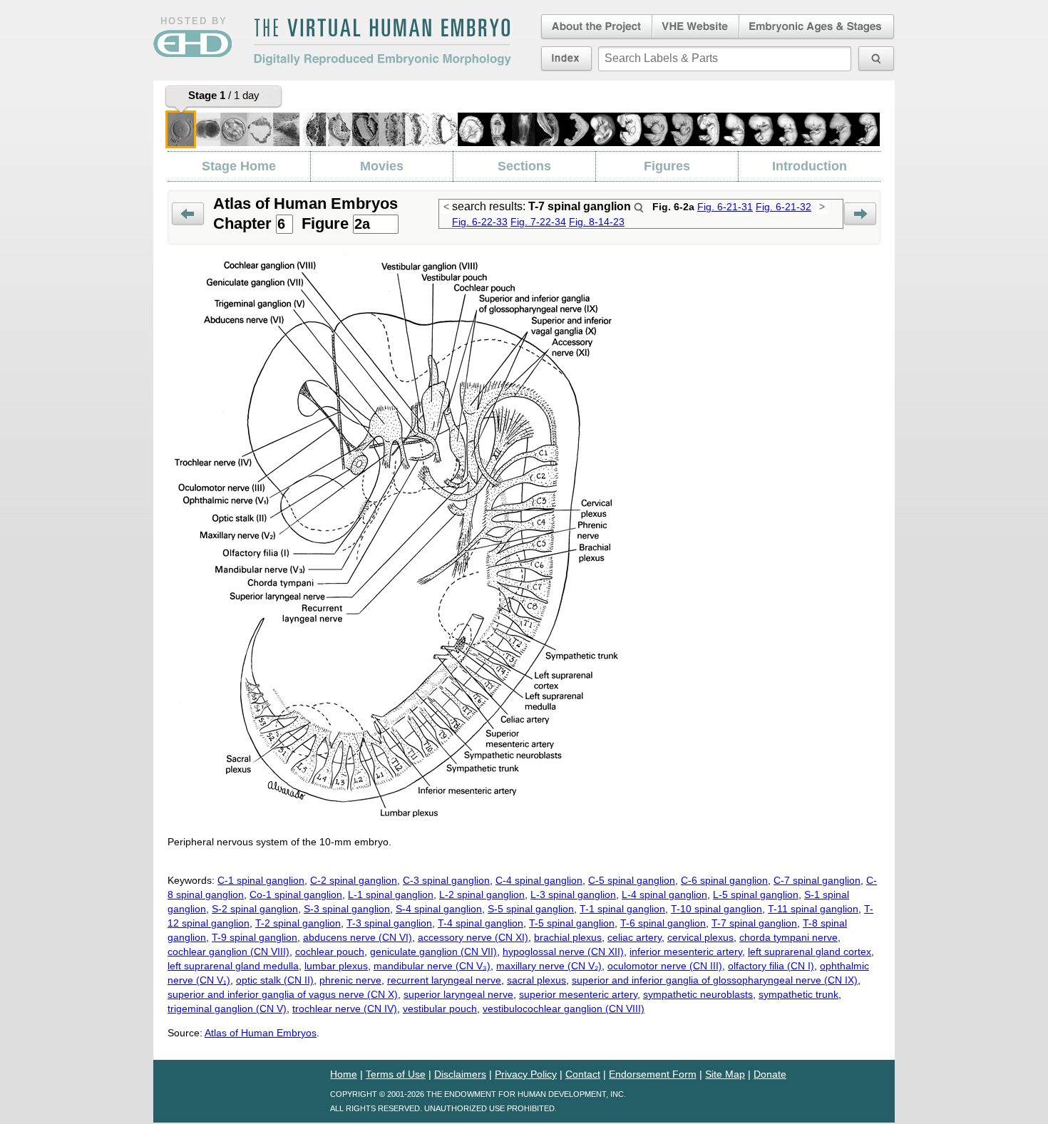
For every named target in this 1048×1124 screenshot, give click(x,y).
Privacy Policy (526, 1074)
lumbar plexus (336, 965)
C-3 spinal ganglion (446, 880)
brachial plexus (568, 937)
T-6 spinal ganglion (663, 923)
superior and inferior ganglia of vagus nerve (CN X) (283, 994)
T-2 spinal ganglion (298, 923)
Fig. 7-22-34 (538, 221)
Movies (382, 166)
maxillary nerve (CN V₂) (549, 965)
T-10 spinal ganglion (716, 908)
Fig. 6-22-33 (480, 221)
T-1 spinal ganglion (622, 908)
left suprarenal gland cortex (809, 951)
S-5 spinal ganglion (531, 908)
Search (639, 207)
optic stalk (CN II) (275, 980)
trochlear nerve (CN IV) (344, 1008)
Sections (524, 166)
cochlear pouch (329, 951)
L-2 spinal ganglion (482, 894)
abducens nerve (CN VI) (357, 937)
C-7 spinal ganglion (817, 880)
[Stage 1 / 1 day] (180, 129)
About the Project (595, 27)
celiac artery (634, 937)
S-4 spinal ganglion (439, 908)
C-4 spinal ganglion (538, 880)
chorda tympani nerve (788, 937)
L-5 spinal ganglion (755, 894)
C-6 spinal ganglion (724, 880)
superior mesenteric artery (578, 994)
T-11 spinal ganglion (813, 908)
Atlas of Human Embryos (261, 1032)
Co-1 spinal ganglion (296, 894)
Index (566, 58)
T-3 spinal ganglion (389, 923)
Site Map (725, 1074)
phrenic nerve (350, 980)
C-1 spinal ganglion (260, 880)
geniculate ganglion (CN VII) (433, 951)
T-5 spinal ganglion (572, 923)
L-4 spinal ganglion (664, 894)
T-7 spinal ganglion (754, 923)
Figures (667, 166)
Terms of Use (396, 1074)
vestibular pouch (440, 1008)
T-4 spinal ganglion (480, 923)
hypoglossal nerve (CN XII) (563, 951)
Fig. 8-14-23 (597, 221)
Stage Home (239, 166)
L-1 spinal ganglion (390, 894)
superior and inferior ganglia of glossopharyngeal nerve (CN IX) (715, 980)
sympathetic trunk (798, 994)
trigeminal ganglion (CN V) (227, 1008)
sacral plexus (536, 980)
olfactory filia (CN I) (771, 965)
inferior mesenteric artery (686, 951)
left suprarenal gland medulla (233, 965)
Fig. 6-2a (673, 206)
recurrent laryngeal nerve (444, 980)
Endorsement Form (653, 1074)
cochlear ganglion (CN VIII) (228, 951)
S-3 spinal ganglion (347, 908)
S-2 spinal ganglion (255, 908)
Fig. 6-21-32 (783, 206)
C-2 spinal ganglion (353, 880)
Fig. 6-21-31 (725, 206)
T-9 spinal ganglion (254, 937)
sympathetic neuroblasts (698, 994)
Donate (770, 1074)
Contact (582, 1074)
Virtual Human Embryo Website (695, 27)
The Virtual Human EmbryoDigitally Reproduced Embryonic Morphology (382, 42)
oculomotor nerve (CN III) (664, 965)
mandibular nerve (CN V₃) (432, 965)
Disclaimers (460, 1074)
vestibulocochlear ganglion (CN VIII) (563, 1008)
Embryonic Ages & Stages (817, 27)
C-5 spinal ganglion (631, 880)
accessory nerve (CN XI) (473, 937)
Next (860, 214)
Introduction (809, 166)
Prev (188, 214)
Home (343, 1074)
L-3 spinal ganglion (573, 894)
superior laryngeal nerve (458, 994)
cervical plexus (700, 937)
